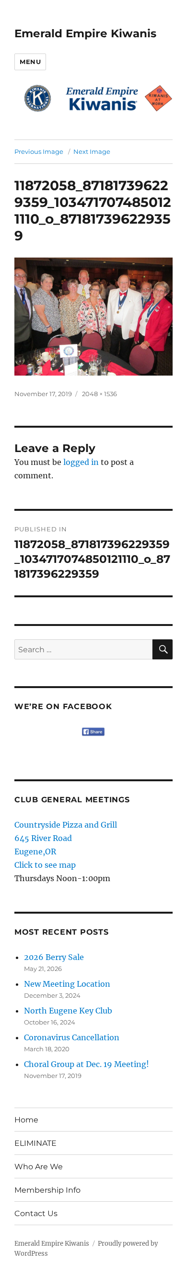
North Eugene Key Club (68, 1010)
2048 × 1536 (99, 394)
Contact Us (36, 1213)
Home (26, 1119)
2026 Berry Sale (54, 957)
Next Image (91, 151)
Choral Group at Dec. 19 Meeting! (86, 1064)
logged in (81, 462)
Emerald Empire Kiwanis (85, 33)
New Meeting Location (67, 984)
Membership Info (47, 1190)
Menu (30, 61)
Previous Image (38, 151)
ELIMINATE (35, 1143)
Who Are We (38, 1166)
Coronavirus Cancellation (71, 1037)
